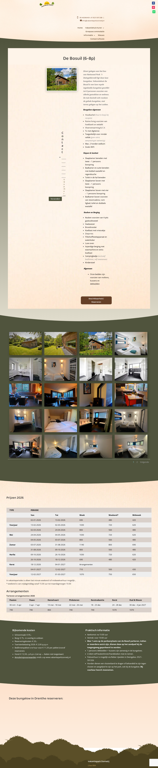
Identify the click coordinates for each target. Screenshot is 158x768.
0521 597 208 (97, 17)
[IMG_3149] (95, 458)
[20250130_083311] (95, 406)
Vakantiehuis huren (93, 28)
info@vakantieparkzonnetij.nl (93, 20)
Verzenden (55, 199)
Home (80, 28)
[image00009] (60, 381)
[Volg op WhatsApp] (153, 11)
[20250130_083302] (131, 406)
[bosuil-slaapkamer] (131, 355)
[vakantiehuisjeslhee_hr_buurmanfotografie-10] (131, 381)
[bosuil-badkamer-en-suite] (25, 381)
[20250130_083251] (60, 406)
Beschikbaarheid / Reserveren (96, 300)
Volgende (144, 462)
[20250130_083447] (25, 432)
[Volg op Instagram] (153, 7)
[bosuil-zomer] (95, 355)
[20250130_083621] (95, 432)
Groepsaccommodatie (95, 32)
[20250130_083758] (131, 432)
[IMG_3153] (131, 458)
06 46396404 (85, 17)
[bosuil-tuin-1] (25, 355)
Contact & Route (97, 39)
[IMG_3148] (60, 458)
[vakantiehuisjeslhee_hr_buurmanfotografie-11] (95, 381)
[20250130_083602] (60, 432)
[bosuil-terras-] (60, 355)
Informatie (88, 35)
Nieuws (101, 35)
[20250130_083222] (25, 406)
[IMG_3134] (25, 458)
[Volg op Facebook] (153, 3)
